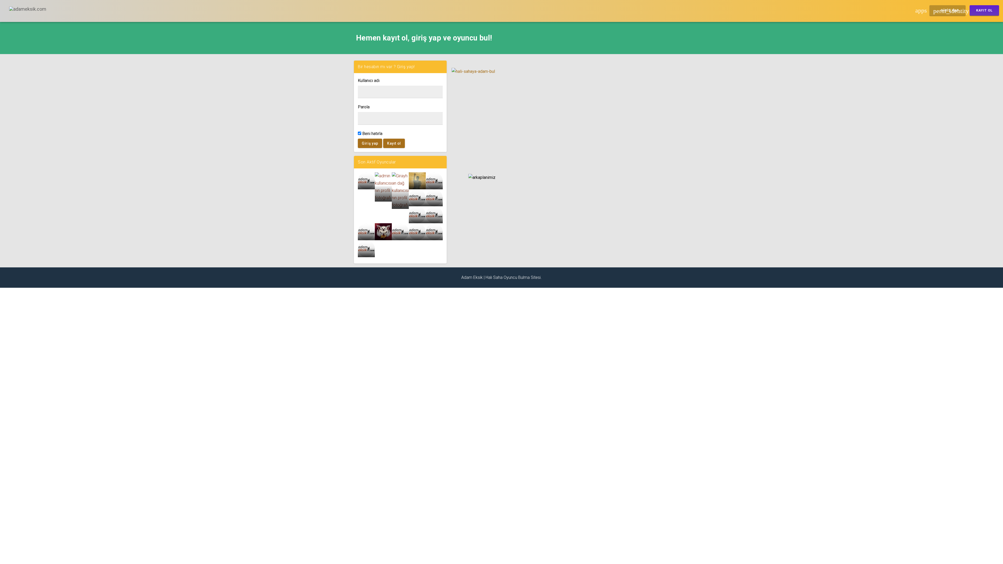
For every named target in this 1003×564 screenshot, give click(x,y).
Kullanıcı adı (369, 80)
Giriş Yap (949, 11)
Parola (364, 106)
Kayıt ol (394, 143)
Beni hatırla (371, 133)
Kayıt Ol (984, 10)
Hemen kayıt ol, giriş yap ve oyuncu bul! (424, 37)
